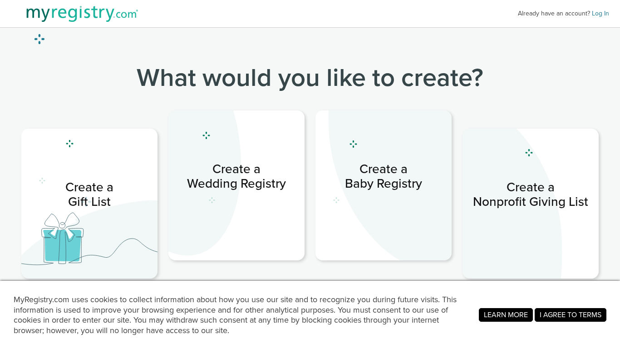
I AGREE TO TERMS (570, 314)
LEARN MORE (506, 314)
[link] (236, 185)
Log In (600, 13)
